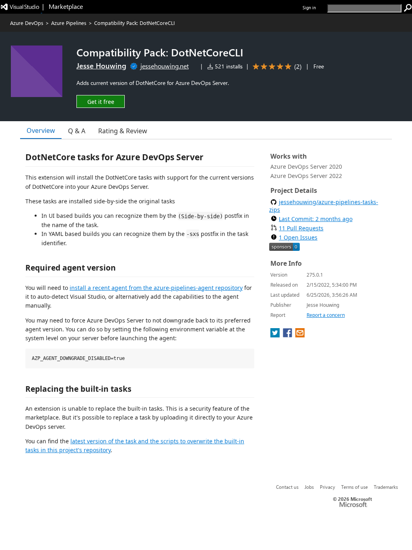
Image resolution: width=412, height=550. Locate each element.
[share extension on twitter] (276, 335)
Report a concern (326, 315)
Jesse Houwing (101, 65)
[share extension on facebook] (288, 335)
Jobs (309, 487)
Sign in (309, 7)
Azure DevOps (26, 22)
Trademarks (386, 487)
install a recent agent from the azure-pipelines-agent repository (156, 288)
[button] (100, 101)
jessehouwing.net (164, 66)
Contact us (287, 487)
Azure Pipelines (69, 22)
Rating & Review (122, 130)
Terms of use (354, 487)
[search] (408, 8)
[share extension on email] (300, 335)
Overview (41, 130)
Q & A (76, 130)
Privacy (327, 487)
